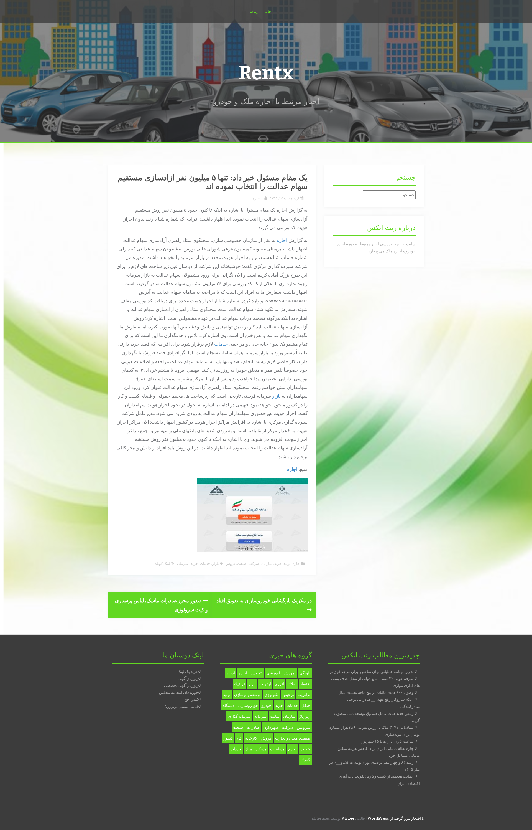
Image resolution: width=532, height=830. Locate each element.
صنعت (242, 563)
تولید (287, 563)
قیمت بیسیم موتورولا (181, 706)
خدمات (221, 344)
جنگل (305, 705)
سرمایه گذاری (239, 716)
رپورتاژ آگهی (188, 678)
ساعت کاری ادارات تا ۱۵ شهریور (388, 741)
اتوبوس (257, 672)
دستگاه (228, 705)
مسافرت (277, 748)
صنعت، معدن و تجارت (292, 738)
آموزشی (273, 672)
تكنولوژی (271, 694)
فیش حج (191, 699)
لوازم (292, 748)
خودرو (267, 705)
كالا (239, 738)
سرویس (303, 727)
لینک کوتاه (163, 563)
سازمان (266, 563)
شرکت (254, 563)
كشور (228, 738)
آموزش (290, 672)
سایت (275, 716)
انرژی (279, 683)
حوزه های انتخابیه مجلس (178, 692)
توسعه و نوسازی (247, 694)
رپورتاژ (304, 716)
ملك (248, 748)
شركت (287, 727)
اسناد (231, 672)
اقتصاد (305, 683)
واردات (236, 748)
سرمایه (260, 716)
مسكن (261, 748)
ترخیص (288, 694)
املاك (292, 683)
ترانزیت (304, 694)
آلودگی (304, 672)
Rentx (266, 73)
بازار (276, 396)
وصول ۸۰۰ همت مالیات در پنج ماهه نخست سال (376, 692)
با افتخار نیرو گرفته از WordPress (395, 818)
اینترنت (265, 683)
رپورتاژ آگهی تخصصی (181, 685)
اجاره (257, 198)
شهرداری (270, 727)
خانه (268, 11)
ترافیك (239, 683)
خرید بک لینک (187, 671)
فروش (230, 563)
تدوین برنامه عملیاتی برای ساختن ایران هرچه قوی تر (371, 671)
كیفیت (305, 748)
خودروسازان (248, 705)
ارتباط (254, 11)
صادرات (253, 727)
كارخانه (251, 738)
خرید (278, 563)
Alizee (348, 818)
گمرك (305, 759)
